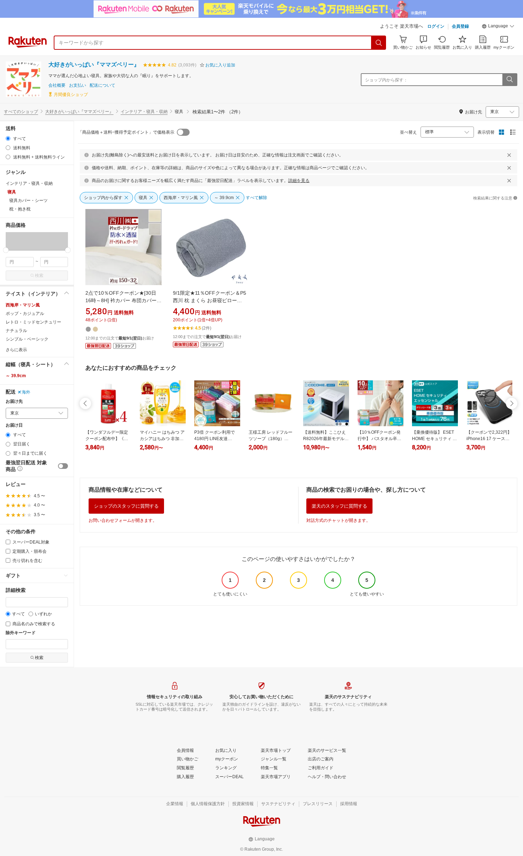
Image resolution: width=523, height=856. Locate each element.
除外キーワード (21, 633)
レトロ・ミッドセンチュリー (33, 322)
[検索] (379, 43)
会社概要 (56, 85)
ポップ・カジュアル (25, 313)
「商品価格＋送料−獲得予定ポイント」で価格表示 (126, 132)
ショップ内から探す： (386, 79)
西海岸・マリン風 (23, 305)
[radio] (8, 138)
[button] (498, 27)
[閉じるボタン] (509, 155)
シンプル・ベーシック (27, 339)
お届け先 (14, 401)
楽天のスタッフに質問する (339, 506)
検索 (39, 275)
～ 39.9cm (16, 375)
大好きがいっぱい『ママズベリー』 (93, 64)
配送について (102, 85)
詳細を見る (299, 180)
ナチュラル (16, 330)
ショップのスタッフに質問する (126, 506)
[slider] (6, 250)
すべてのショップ (21, 111)
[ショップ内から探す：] (509, 79)
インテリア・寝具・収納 (144, 111)
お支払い (77, 85)
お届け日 (14, 425)
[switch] (63, 466)
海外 (26, 392)
